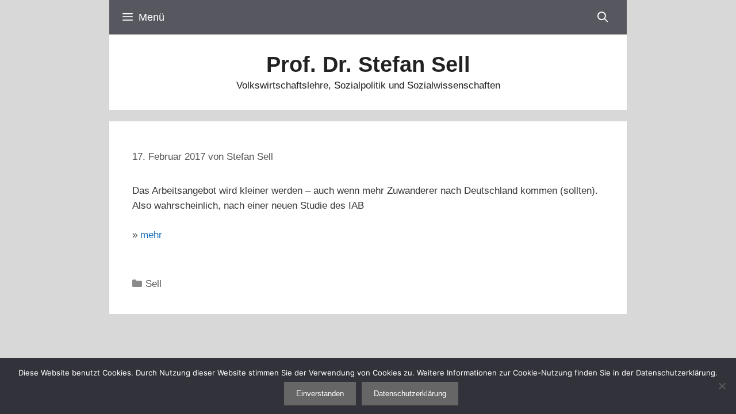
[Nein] (721, 386)
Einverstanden (320, 393)
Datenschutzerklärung (410, 393)
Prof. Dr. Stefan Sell (368, 64)
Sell (153, 283)
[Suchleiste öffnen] (603, 17)
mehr (151, 234)
